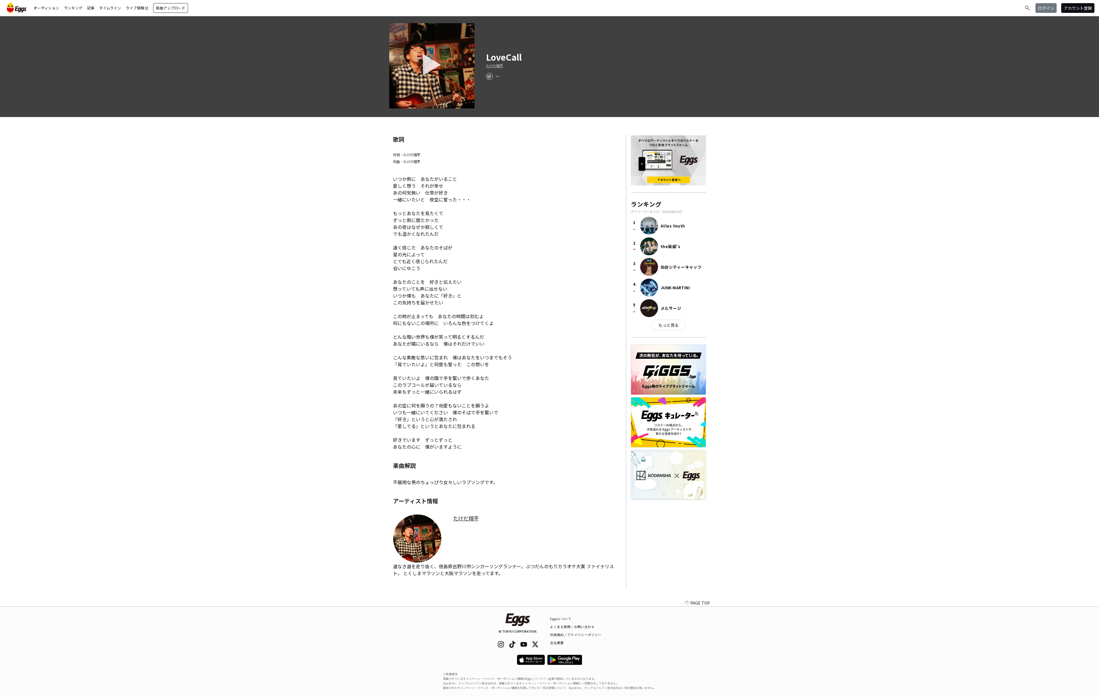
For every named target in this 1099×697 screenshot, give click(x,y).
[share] (489, 76)
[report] (497, 76)
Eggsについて (561, 618)
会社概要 (557, 642)
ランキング (73, 8)
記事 (90, 8)
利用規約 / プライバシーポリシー (576, 634)
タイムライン (110, 8)
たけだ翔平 (494, 66)
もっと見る (669, 325)
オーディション (46, 8)
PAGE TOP (700, 603)
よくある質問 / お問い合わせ (572, 626)
